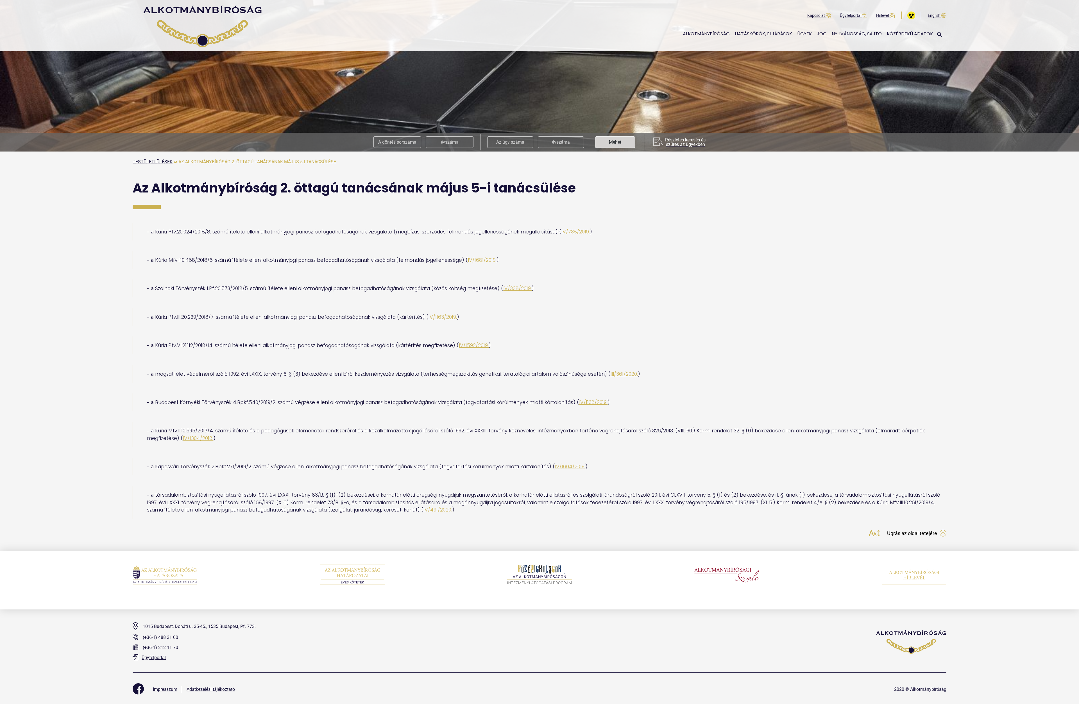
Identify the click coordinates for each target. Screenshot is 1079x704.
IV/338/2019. (517, 288)
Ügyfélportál (851, 15)
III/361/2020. (624, 374)
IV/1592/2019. (474, 345)
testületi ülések (153, 161)
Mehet (615, 142)
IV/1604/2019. (570, 466)
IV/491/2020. (437, 509)
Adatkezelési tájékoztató (211, 689)
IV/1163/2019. (443, 317)
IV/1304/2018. (198, 438)
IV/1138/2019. (593, 402)
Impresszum (165, 689)
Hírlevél (883, 15)
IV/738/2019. (575, 231)
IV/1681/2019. (482, 260)
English (934, 15)
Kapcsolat (816, 15)
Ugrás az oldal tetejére (912, 533)
